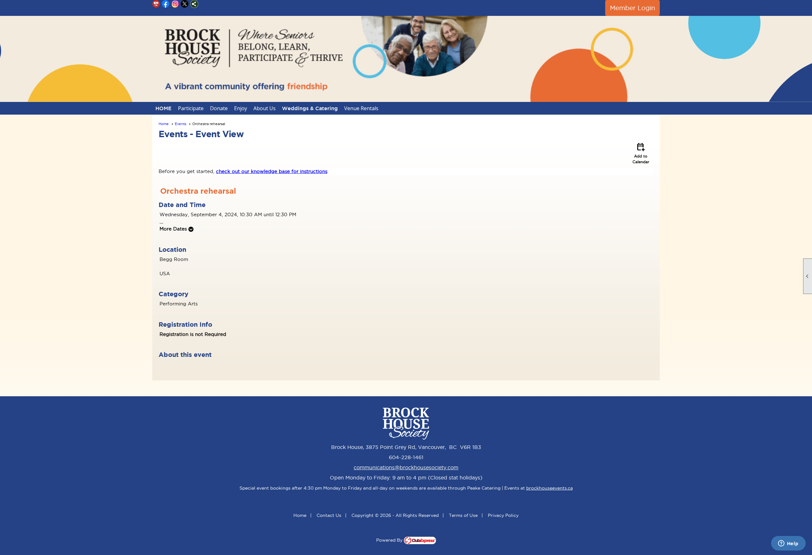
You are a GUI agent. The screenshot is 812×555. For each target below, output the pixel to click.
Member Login (632, 7)
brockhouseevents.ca (549, 488)
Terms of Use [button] (463, 515)
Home (164, 124)
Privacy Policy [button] (503, 515)
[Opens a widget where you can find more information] (788, 544)
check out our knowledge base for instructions (271, 171)
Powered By (390, 540)
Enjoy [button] (240, 108)
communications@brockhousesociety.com (406, 467)
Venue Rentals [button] (361, 108)
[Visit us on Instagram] (175, 4)
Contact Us (329, 515)
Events (180, 124)
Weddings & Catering (310, 108)
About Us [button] (264, 108)
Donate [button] (219, 108)
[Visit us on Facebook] (166, 4)
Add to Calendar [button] (640, 153)
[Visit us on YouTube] (156, 4)
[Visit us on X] (185, 4)
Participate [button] (191, 108)
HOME (163, 108)
